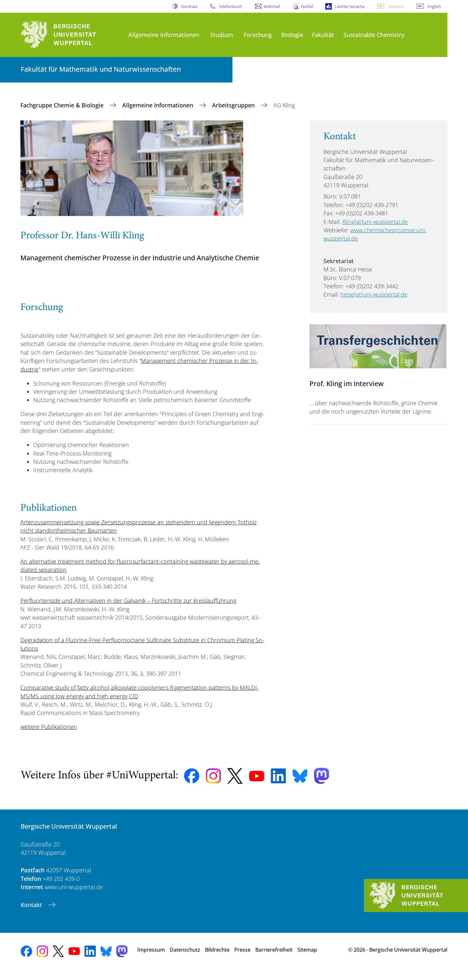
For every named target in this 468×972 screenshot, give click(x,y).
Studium (221, 35)
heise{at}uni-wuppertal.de (374, 294)
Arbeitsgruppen (234, 105)
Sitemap (307, 949)
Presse (242, 949)
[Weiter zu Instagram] (213, 776)
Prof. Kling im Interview (346, 383)
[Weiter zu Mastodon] (321, 776)
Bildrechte (217, 949)
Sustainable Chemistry (374, 35)
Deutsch (396, 6)
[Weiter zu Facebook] (191, 776)
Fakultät (323, 35)
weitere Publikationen (48, 727)
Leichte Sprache (349, 6)
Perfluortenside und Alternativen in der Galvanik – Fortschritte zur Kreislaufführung (128, 600)
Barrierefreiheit (274, 949)
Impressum (151, 949)
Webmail (272, 6)
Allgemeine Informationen (163, 35)
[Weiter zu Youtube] (256, 776)
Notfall (307, 6)
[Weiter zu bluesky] (300, 775)
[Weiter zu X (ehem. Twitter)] (235, 776)
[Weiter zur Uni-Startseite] (71, 35)
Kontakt (32, 905)
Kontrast (189, 6)
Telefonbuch (230, 6)
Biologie (292, 35)
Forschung (258, 35)
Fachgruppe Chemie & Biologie (62, 105)
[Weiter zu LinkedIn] (278, 775)
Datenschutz (185, 949)
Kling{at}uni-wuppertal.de (375, 222)
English (434, 6)
